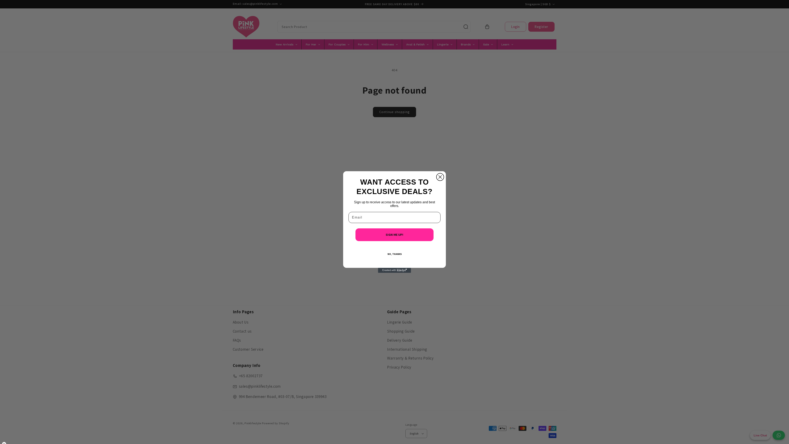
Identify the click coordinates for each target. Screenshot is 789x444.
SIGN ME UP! (394, 234)
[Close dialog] (440, 177)
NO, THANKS (395, 254)
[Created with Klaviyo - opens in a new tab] (394, 270)
